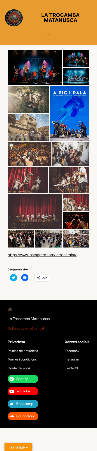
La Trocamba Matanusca (29, 318)
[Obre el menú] (48, 34)
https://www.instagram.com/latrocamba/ (42, 254)
